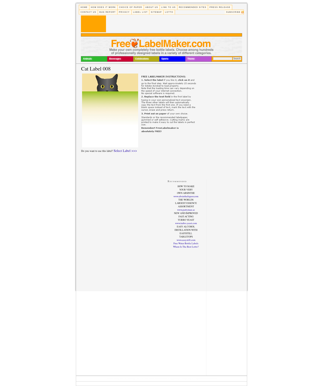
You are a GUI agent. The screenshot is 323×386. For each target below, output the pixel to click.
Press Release (220, 7)
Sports (164, 58)
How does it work (103, 7)
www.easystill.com (186, 240)
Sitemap (156, 12)
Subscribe (233, 12)
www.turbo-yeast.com (186, 223)
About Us (151, 7)
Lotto (169, 12)
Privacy (124, 12)
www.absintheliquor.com (185, 196)
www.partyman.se (186, 209)
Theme (191, 58)
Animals (87, 58)
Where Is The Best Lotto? (186, 246)
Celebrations (142, 58)
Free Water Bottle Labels (185, 243)
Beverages (115, 58)
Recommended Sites (192, 7)
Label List (140, 12)
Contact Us (88, 12)
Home (84, 7)
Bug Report (107, 12)
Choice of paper (130, 7)
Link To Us (168, 7)
